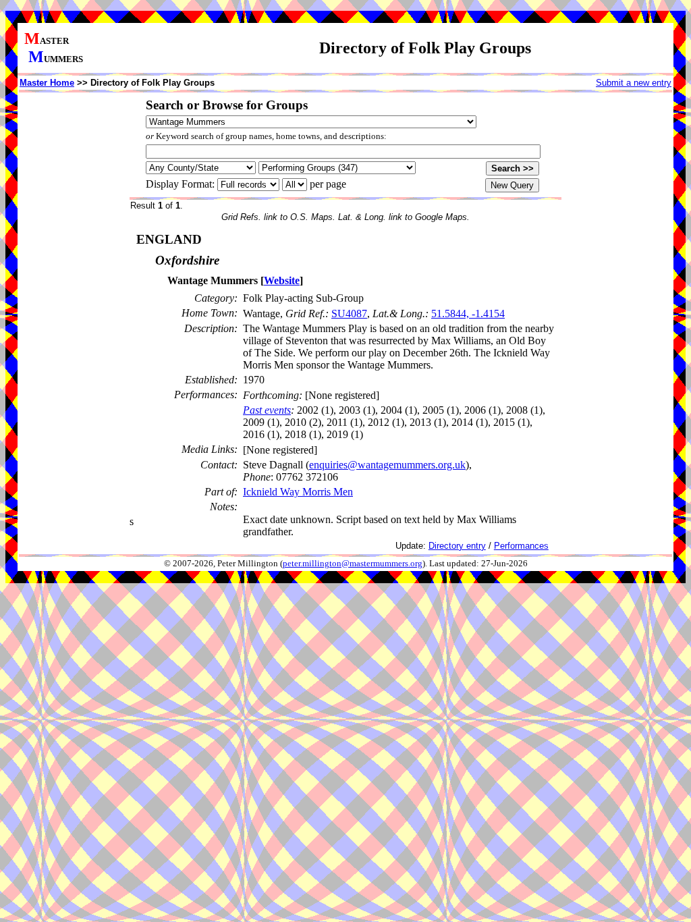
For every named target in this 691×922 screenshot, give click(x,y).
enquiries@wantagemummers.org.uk (387, 464)
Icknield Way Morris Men (298, 491)
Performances (521, 546)
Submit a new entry (633, 83)
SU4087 (349, 313)
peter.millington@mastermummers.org (352, 563)
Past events (267, 410)
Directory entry (457, 546)
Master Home (47, 83)
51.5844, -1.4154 (468, 313)
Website (282, 280)
